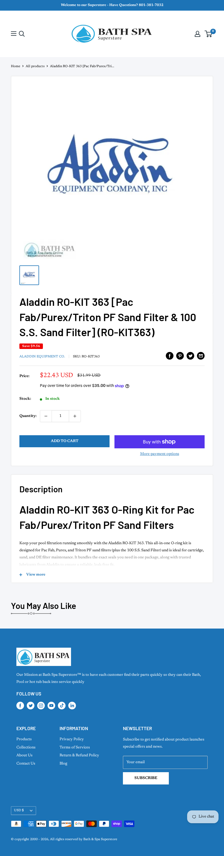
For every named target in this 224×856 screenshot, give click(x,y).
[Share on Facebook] (169, 356)
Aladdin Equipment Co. (42, 356)
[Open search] (22, 34)
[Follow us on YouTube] (51, 705)
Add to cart (64, 441)
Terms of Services (75, 748)
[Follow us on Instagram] (41, 705)
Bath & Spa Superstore (100, 839)
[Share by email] (201, 356)
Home (15, 66)
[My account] (197, 34)
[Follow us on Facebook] (20, 705)
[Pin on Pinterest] (180, 356)
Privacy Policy (72, 739)
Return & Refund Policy (79, 755)
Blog (63, 764)
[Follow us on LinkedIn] (72, 705)
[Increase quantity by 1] (75, 416)
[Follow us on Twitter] (30, 705)
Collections (26, 748)
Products (24, 739)
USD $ (19, 810)
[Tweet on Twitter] (190, 356)
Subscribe (145, 778)
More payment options (159, 454)
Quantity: (28, 416)
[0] (208, 34)
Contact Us (25, 764)
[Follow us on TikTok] (62, 705)
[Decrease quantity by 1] (46, 416)
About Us (24, 755)
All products (35, 66)
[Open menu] (13, 34)
